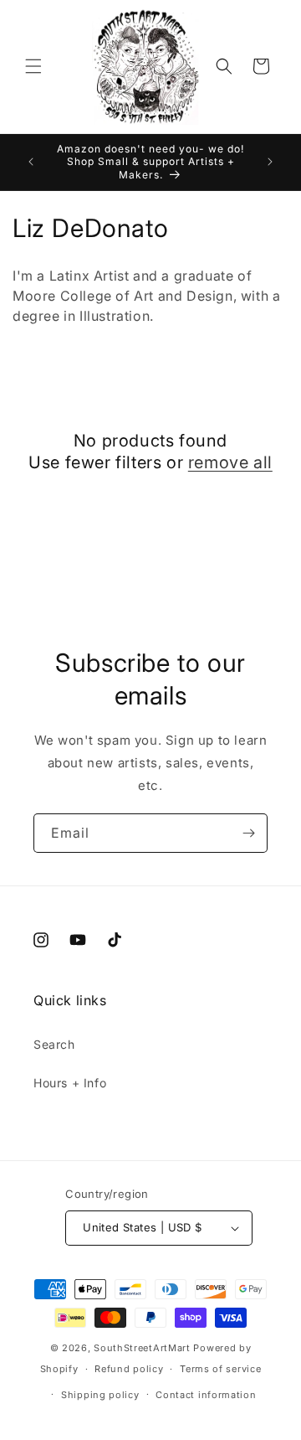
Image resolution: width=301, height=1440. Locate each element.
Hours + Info (69, 1083)
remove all (230, 462)
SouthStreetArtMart (142, 1348)
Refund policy (128, 1369)
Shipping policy (100, 1395)
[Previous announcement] (31, 161)
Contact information (206, 1395)
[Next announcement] (270, 161)
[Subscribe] (248, 833)
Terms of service (220, 1369)
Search (54, 1044)
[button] (33, 66)
